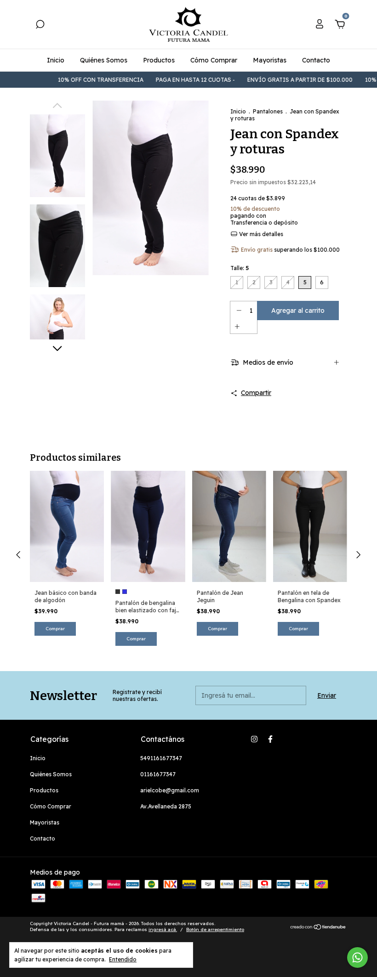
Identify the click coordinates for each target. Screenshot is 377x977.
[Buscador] (40, 25)
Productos (159, 60)
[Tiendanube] (318, 928)
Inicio (55, 60)
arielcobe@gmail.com (169, 790)
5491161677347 (161, 758)
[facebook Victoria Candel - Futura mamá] (270, 739)
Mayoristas (269, 60)
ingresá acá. (163, 929)
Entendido (123, 959)
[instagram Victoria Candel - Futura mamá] (254, 739)
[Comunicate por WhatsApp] (357, 957)
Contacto (316, 60)
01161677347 (158, 774)
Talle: (239, 268)
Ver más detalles (260, 234)
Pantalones (268, 111)
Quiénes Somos (103, 60)
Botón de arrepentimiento (215, 929)
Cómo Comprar (213, 60)
